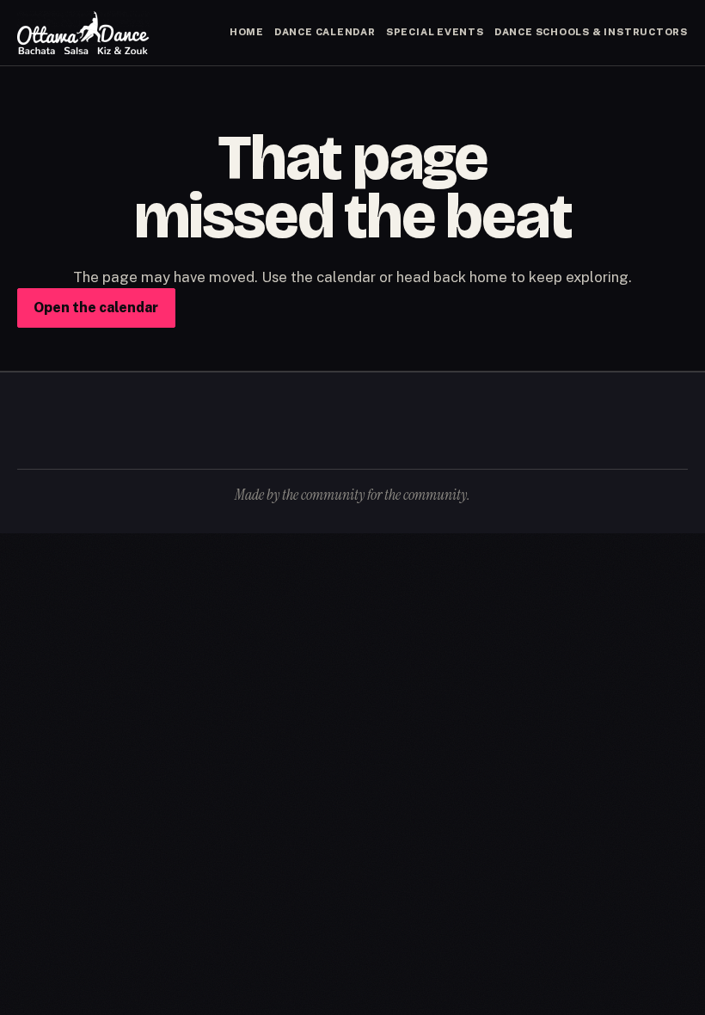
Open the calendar (96, 307)
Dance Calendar (325, 32)
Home (247, 32)
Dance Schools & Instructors (591, 32)
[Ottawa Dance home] (83, 32)
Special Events (435, 32)
